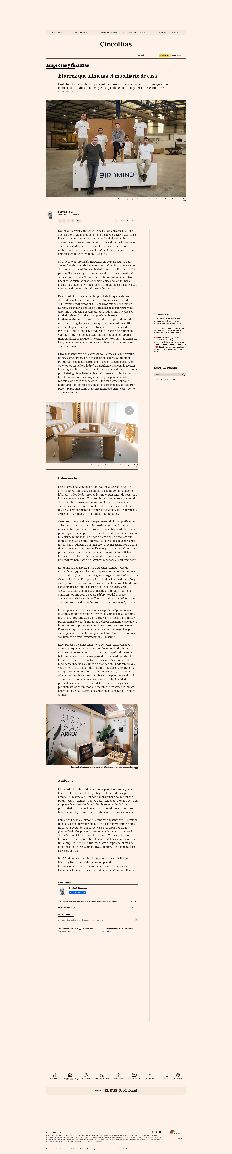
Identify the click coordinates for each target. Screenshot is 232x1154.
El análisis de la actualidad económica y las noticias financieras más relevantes (89, 902)
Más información (64, 931)
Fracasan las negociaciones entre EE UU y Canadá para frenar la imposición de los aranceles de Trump (169, 339)
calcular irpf (54, 1078)
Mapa (112, 1149)
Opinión (131, 55)
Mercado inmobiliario (157, 66)
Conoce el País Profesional (116, 1091)
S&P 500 (78, 32)
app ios (166, 1078)
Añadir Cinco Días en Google (127, 221)
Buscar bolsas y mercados (165, 368)
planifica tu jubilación (102, 1078)
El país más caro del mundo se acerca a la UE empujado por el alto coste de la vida (169, 349)
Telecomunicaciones (121, 66)
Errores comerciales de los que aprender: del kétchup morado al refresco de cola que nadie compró (169, 330)
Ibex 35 (54, 32)
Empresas (61, 920)
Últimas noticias (122, 55)
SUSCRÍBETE (164, 55)
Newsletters (122, 1149)
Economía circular (73, 920)
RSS (116, 1149)
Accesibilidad (106, 1149)
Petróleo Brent (105, 32)
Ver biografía (75, 892)
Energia (133, 66)
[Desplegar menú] (48, 44)
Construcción (142, 66)
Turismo (169, 66)
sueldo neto (86, 1078)
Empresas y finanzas (68, 55)
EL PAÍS (140, 54)
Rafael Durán (65, 212)
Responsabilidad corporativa (92, 920)
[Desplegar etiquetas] (136, 919)
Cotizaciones (97, 55)
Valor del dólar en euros (165, 32)
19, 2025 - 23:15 (71, 214)
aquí (109, 931)
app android (178, 1078)
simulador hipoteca (70, 1078)
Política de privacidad (94, 1149)
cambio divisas (118, 1078)
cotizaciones (150, 1078)
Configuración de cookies (79, 1149)
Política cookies (65, 1149)
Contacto (49, 1149)
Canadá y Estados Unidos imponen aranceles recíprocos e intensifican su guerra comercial (167, 321)
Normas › (135, 908)
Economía (88, 55)
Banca (110, 66)
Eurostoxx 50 (133, 32)
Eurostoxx (164, 380)
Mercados (79, 55)
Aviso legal (56, 1149)
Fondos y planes (109, 55)
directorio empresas (134, 1078)
